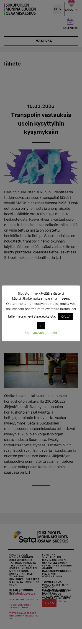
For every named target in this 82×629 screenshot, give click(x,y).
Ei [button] (41, 325)
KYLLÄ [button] (65, 316)
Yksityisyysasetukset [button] (41, 333)
